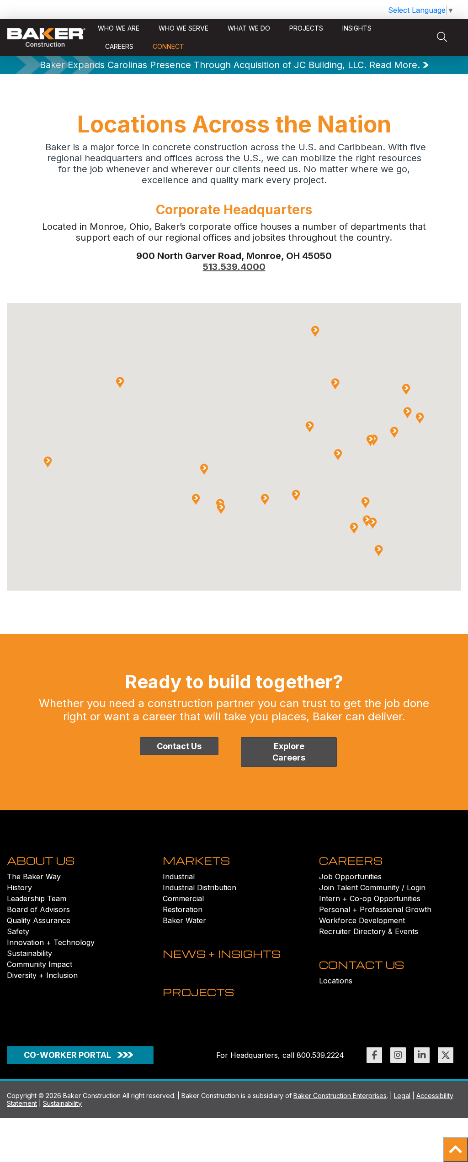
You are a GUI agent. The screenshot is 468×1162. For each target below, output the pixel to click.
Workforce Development (362, 920)
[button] (455, 1149)
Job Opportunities (350, 876)
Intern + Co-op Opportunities (369, 898)
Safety (18, 931)
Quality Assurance (38, 920)
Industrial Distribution (199, 887)
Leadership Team (36, 898)
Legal (402, 1095)
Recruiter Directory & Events (368, 931)
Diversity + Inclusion (42, 975)
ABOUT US (40, 860)
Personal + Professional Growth (375, 909)
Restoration (182, 909)
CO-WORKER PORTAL (67, 1055)
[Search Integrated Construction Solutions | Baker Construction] (442, 37)
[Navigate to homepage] (46, 37)
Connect (168, 46)
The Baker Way (34, 876)
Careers (119, 46)
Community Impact (39, 964)
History (19, 887)
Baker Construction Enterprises (340, 1095)
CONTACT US (361, 964)
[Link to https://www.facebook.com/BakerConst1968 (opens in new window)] (374, 1055)
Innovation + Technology (51, 942)
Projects (306, 28)
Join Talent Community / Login (372, 887)
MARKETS (196, 860)
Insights (357, 28)
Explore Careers (288, 752)
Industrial (179, 876)
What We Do (249, 28)
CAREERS (351, 860)
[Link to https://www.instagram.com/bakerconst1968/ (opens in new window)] (398, 1055)
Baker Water (184, 920)
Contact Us (179, 746)
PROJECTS (198, 992)
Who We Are (118, 28)
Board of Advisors (38, 909)
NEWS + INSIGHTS (222, 953)
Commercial (183, 898)
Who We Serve (183, 28)
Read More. (394, 64)
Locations (335, 980)
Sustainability (29, 953)
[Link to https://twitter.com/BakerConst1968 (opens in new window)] (445, 1055)
